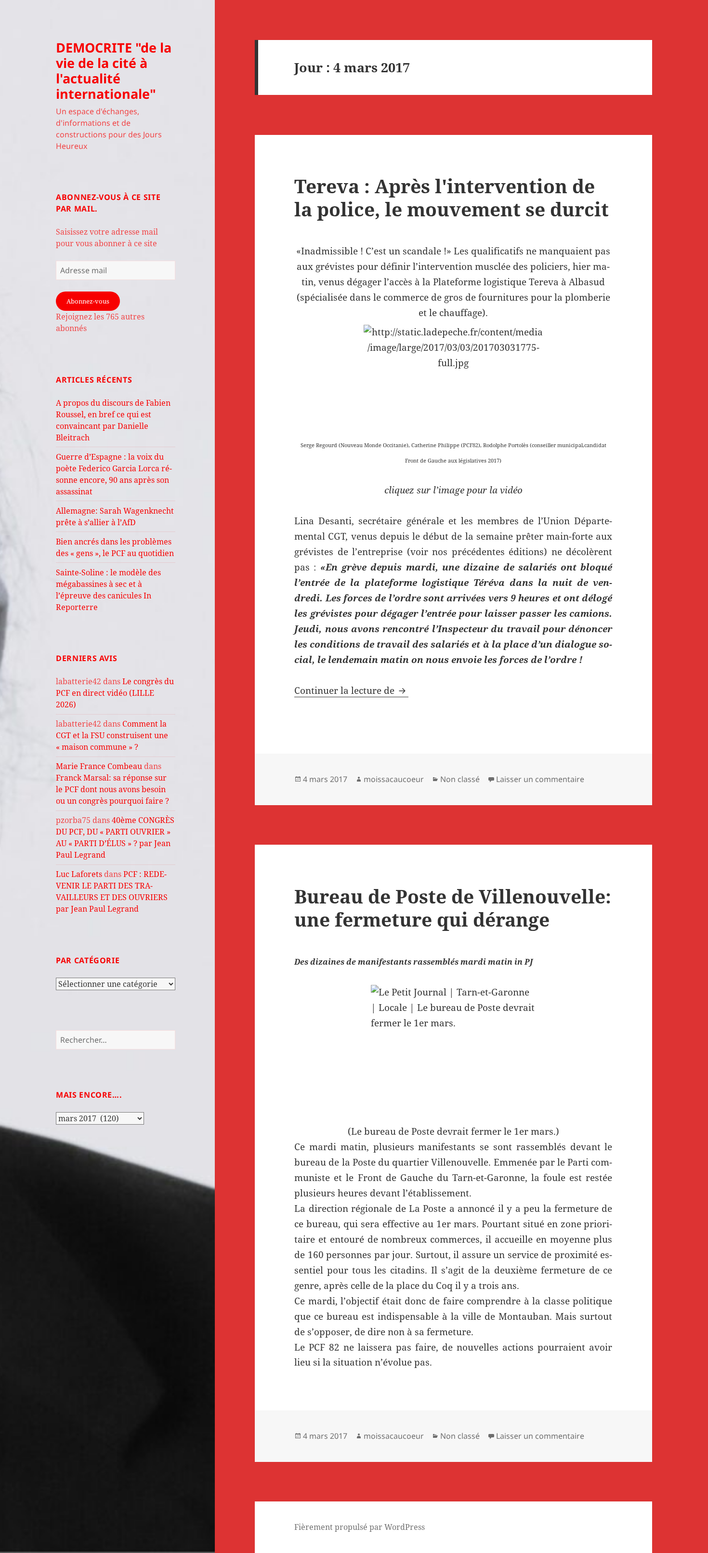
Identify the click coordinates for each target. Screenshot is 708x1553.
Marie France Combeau (99, 766)
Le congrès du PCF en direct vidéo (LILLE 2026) (115, 693)
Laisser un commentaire (540, 779)
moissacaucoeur (394, 779)
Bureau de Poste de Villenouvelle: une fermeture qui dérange (452, 907)
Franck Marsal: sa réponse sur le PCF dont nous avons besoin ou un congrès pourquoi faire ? (112, 789)
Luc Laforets (79, 874)
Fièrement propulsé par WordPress (359, 1527)
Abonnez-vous (87, 301)
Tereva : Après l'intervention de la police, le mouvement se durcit (451, 197)
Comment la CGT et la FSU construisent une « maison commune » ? (112, 735)
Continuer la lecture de (351, 690)
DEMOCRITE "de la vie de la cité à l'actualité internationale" (113, 71)
